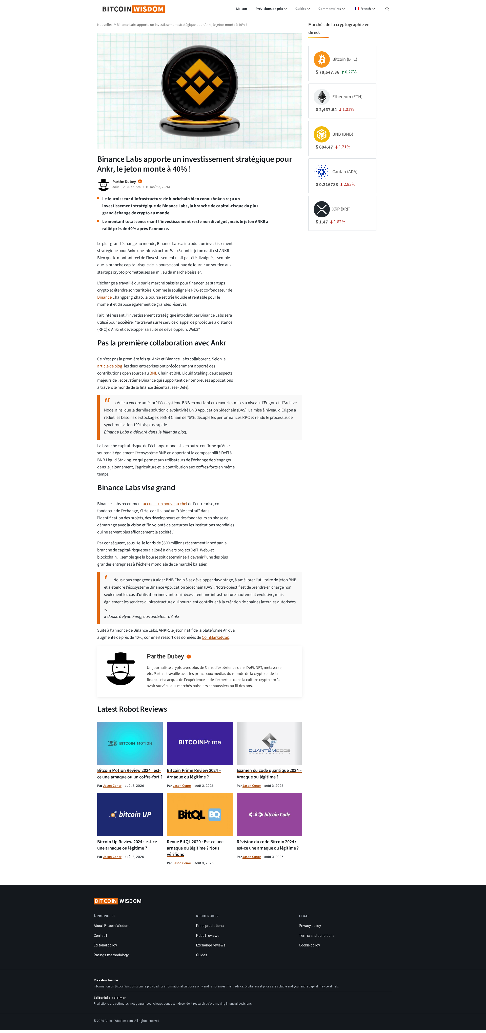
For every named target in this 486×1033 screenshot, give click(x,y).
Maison (241, 8)
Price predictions (210, 926)
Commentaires (329, 8)
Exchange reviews (211, 945)
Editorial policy (105, 945)
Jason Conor (112, 785)
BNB (153, 373)
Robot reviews (207, 936)
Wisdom (118, 901)
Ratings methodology (111, 955)
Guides (300, 8)
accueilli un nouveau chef (165, 504)
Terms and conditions (317, 936)
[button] (387, 9)
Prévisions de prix (269, 8)
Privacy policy (310, 926)
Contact (100, 936)
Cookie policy (309, 945)
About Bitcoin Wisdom (112, 926)
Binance (104, 297)
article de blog (109, 366)
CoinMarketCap (215, 637)
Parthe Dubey (165, 656)
